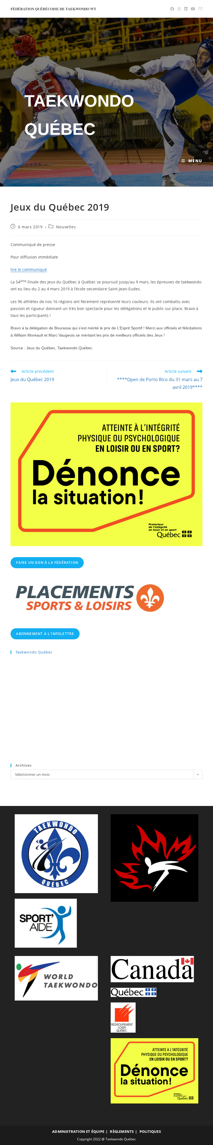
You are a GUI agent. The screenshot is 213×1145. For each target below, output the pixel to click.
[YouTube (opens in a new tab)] (193, 9)
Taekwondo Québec (34, 652)
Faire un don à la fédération (47, 562)
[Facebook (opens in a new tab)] (172, 9)
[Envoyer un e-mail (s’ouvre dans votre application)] (199, 9)
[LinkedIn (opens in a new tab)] (185, 9)
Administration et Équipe (78, 1131)
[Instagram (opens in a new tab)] (179, 9)
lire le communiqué (29, 269)
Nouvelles (66, 226)
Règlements (122, 1131)
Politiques (150, 1131)
